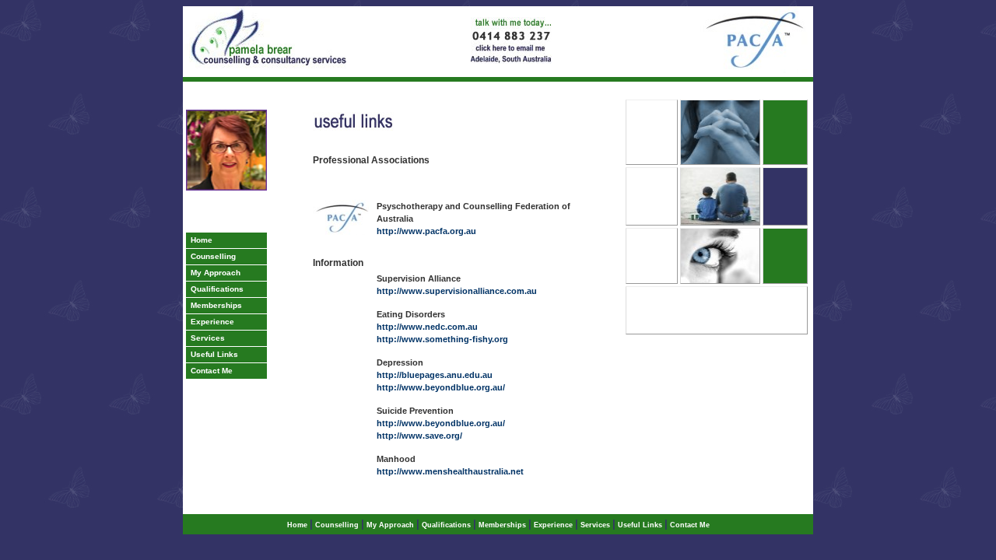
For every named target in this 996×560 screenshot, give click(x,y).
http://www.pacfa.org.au (426, 231)
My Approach (213, 272)
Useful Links (212, 354)
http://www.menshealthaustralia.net (450, 471)
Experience (210, 321)
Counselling (211, 256)
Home (199, 240)
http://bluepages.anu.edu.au (435, 375)
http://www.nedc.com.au (427, 326)
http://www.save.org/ (419, 435)
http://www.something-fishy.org (442, 339)
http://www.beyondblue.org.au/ (441, 387)
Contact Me (209, 370)
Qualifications (215, 289)
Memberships (214, 305)
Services (205, 338)
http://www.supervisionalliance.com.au (457, 291)
